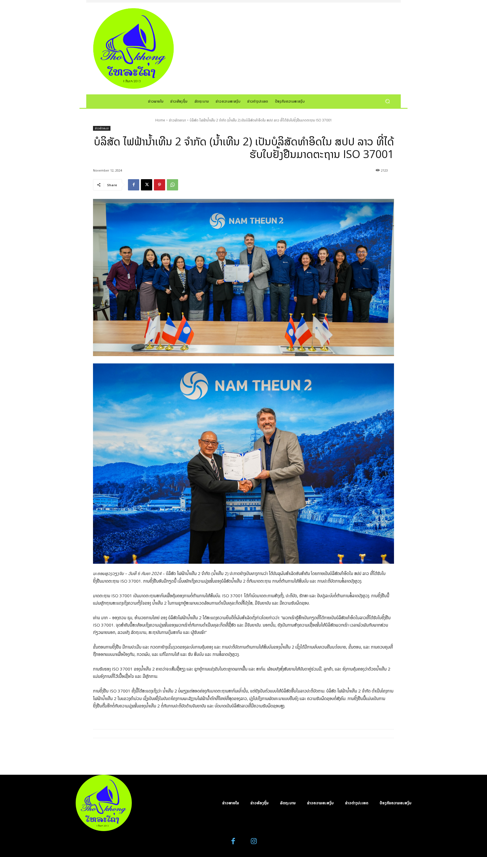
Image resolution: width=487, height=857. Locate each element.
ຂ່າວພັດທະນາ (177, 120)
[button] (387, 101)
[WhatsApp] (172, 184)
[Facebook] (133, 184)
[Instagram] (254, 841)
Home (160, 120)
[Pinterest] (159, 184)
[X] (146, 184)
